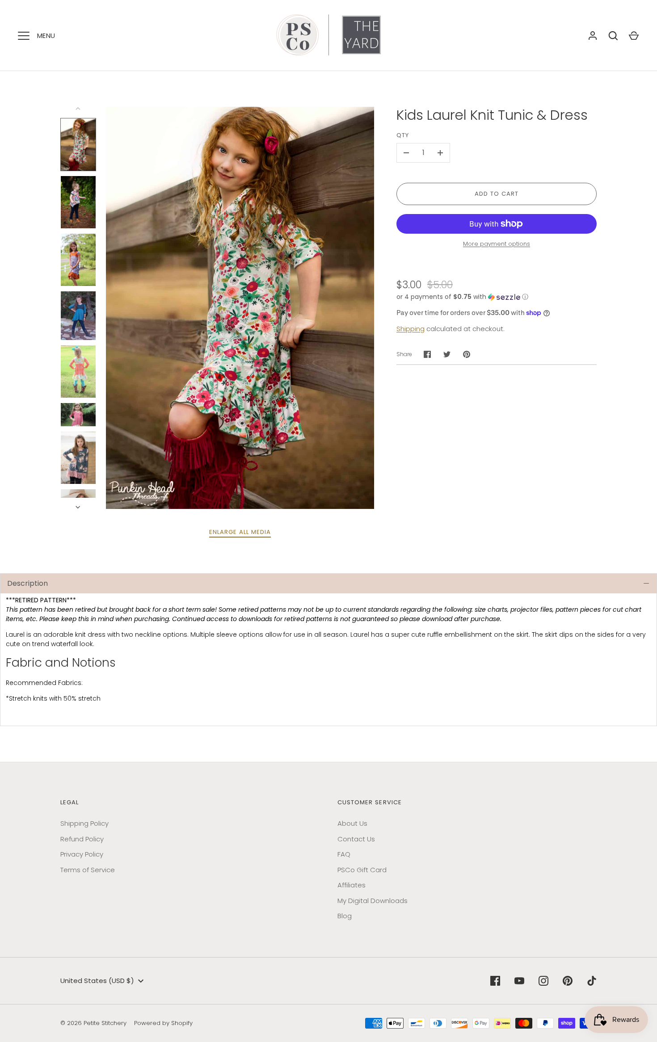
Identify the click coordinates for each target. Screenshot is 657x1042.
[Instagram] (543, 981)
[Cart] (634, 36)
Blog (344, 915)
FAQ (343, 854)
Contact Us (356, 839)
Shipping (410, 328)
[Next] (78, 507)
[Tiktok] (592, 981)
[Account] (592, 36)
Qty (402, 135)
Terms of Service (87, 869)
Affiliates (351, 885)
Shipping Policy (84, 823)
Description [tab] (27, 583)
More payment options (496, 243)
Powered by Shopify (163, 1023)
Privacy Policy (81, 854)
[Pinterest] (567, 981)
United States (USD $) (97, 980)
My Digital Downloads (372, 900)
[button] (496, 297)
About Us (352, 823)
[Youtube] (519, 981)
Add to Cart (497, 193)
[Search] (613, 36)
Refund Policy (82, 839)
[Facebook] (495, 981)
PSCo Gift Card (362, 869)
